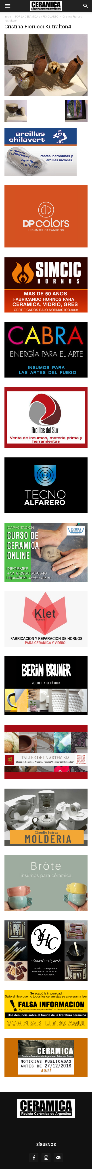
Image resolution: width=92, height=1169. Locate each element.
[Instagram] (46, 1157)
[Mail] (58, 1157)
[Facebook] (33, 1157)
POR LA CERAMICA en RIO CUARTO (36, 16)
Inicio (7, 16)
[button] (7, 6)
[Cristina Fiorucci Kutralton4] (46, 95)
